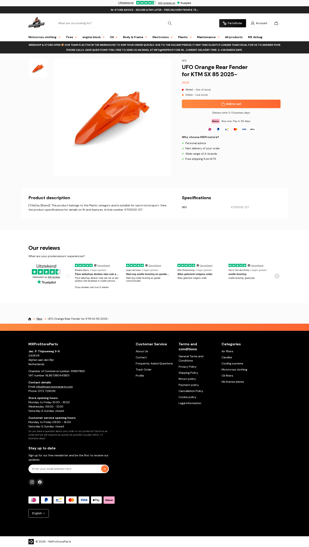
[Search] (170, 23)
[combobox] (114, 23)
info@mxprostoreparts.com (54, 387)
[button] (276, 23)
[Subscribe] (104, 468)
